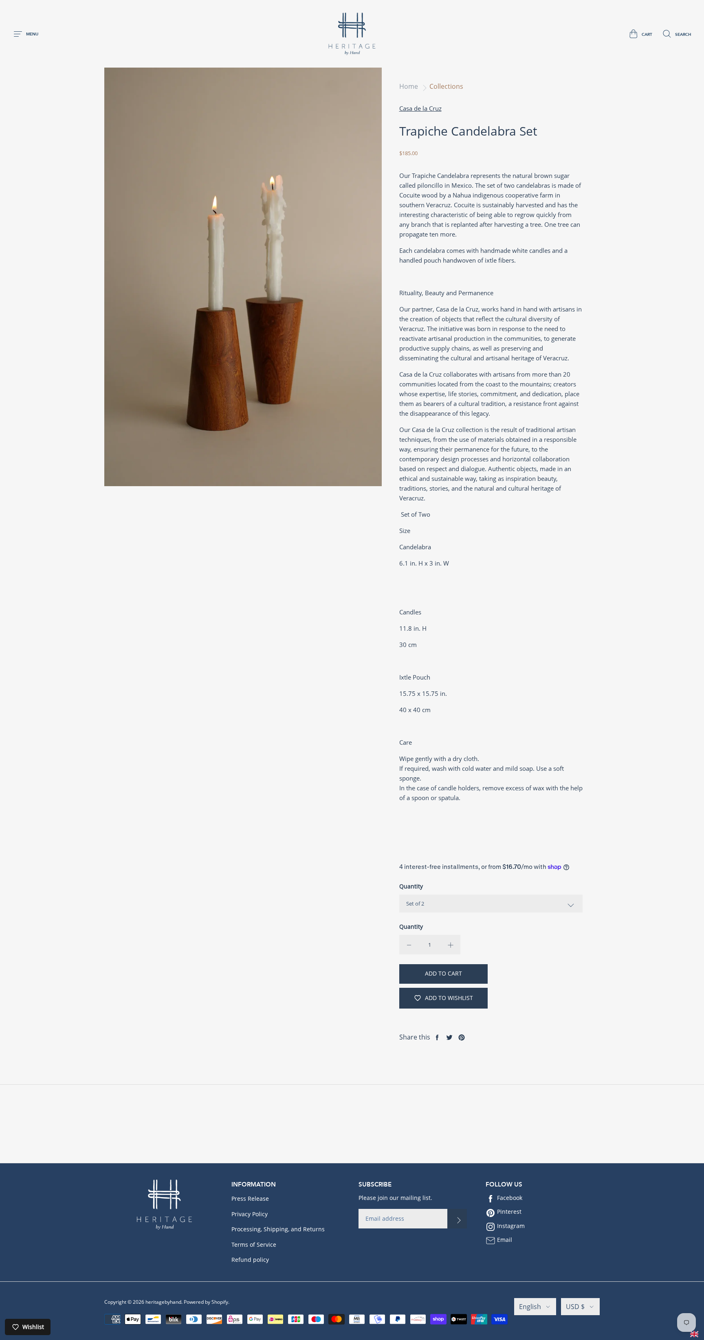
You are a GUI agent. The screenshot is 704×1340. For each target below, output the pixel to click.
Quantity (411, 886)
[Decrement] (409, 944)
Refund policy (250, 1259)
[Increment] (450, 944)
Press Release (250, 1198)
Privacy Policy (249, 1214)
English (530, 1306)
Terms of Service (253, 1244)
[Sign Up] (457, 1218)
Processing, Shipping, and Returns (278, 1229)
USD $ (575, 1306)
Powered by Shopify (206, 1301)
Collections (446, 86)
